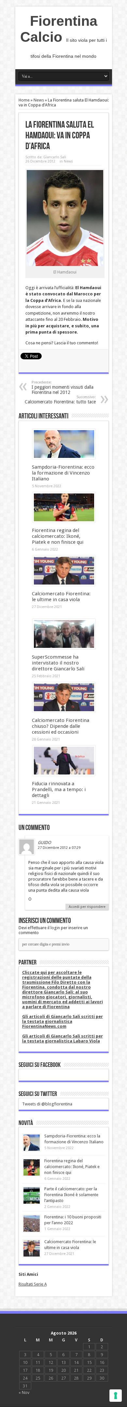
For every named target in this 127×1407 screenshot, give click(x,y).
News (39, 100)
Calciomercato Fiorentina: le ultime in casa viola (61, 596)
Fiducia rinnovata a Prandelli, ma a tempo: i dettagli (59, 789)
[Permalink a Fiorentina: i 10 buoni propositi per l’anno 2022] (31, 1230)
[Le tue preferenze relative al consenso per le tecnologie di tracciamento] (115, 1395)
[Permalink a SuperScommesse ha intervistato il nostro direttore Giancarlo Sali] (64, 647)
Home (24, 100)
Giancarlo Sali (54, 157)
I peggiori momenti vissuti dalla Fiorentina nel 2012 (62, 387)
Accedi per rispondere (87, 907)
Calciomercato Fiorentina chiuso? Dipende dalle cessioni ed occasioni (60, 726)
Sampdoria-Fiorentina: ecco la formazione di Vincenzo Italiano (63, 473)
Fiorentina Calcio (58, 29)
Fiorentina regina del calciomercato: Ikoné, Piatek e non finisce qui (57, 536)
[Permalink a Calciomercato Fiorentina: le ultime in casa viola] (64, 584)
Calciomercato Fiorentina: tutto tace (60, 399)
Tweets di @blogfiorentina (47, 1104)
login (55, 927)
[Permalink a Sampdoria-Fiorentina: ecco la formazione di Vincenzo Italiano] (64, 457)
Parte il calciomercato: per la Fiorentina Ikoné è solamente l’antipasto (71, 1194)
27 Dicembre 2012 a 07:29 (59, 848)
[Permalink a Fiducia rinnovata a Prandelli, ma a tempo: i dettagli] (64, 774)
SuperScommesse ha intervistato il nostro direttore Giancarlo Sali (58, 663)
